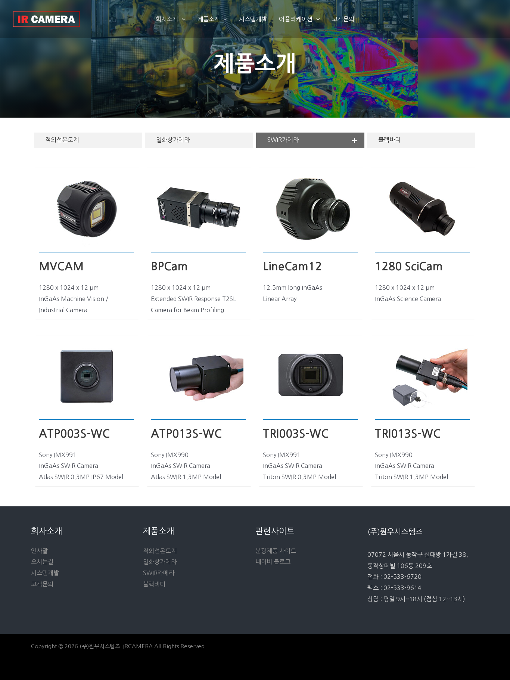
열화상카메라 (173, 140)
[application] (182, 19)
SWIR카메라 (283, 140)
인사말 (39, 551)
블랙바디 (389, 140)
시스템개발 (253, 19)
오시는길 (42, 562)
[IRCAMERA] (46, 18)
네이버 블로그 (272, 562)
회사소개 (167, 19)
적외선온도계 (62, 140)
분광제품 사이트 (275, 551)
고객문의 (343, 19)
